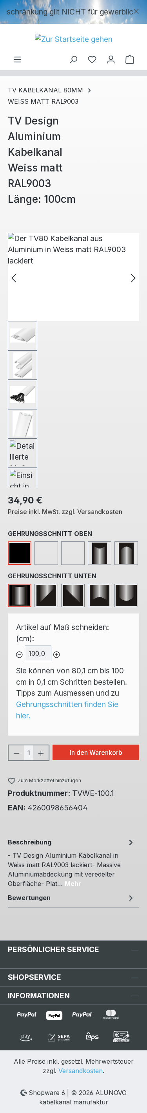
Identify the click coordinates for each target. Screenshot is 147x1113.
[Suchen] (73, 59)
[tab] (71, 862)
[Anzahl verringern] (16, 753)
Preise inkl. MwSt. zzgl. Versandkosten (65, 512)
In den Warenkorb (96, 752)
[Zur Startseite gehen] (73, 39)
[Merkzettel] (92, 59)
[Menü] (17, 59)
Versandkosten (80, 1071)
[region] (73, 12)
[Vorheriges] (14, 277)
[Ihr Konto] (111, 59)
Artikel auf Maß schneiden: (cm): (62, 632)
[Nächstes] (133, 277)
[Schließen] (136, 9)
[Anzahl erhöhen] (41, 753)
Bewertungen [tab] (29, 898)
